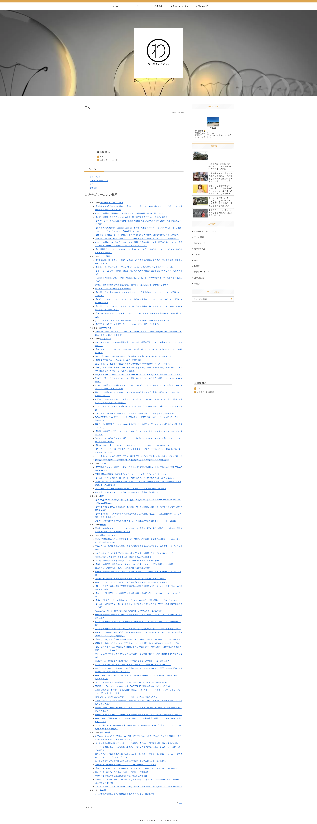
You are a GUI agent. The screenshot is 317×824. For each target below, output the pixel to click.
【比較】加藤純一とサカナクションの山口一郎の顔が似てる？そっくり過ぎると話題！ (131, 217)
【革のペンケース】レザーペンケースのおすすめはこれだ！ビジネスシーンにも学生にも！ (133, 445)
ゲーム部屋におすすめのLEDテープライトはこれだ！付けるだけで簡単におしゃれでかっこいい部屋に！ (138, 456)
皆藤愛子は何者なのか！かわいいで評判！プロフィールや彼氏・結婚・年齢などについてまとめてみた (138, 643)
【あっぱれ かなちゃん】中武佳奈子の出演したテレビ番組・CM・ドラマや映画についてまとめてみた (137, 639)
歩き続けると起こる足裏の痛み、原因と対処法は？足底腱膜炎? (121, 772)
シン (214, 128)
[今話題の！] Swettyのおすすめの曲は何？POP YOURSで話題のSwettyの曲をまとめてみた (133, 686)
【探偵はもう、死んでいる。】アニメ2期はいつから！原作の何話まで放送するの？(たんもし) (134, 267)
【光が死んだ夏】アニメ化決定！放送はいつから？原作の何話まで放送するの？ (128, 324)
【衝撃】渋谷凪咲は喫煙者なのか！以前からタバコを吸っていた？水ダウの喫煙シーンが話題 (134, 564)
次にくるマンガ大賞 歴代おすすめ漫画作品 (113, 289)
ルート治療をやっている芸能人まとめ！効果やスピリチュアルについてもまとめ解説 (130, 761)
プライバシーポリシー (99, 181)
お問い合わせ (95, 177)
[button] (231, 299)
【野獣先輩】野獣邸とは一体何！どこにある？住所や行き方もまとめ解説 (125, 765)
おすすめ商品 (105, 339)
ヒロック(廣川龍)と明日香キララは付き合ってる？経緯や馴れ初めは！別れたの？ (129, 213)
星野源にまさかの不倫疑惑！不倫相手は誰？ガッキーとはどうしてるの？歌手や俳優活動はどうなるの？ (138, 715)
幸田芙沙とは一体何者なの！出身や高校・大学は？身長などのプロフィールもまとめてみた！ (134, 661)
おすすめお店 (105, 328)
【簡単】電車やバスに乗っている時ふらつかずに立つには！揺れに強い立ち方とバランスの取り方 (136, 768)
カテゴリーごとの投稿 (108, 160)
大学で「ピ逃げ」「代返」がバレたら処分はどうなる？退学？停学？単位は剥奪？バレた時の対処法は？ (138, 786)
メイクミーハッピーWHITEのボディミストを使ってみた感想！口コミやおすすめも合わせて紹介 (135, 413)
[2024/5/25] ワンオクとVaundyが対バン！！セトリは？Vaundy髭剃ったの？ (126, 697)
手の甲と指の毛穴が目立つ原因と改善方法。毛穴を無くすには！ (122, 776)
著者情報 (93, 188)
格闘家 (103, 525)
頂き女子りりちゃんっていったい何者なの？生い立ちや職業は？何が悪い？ (126, 492)
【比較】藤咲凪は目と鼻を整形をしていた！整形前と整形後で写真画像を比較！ (128, 560)
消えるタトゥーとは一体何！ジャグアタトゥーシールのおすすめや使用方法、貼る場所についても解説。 (138, 374)
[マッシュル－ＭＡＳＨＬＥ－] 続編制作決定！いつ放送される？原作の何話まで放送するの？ (134, 320)
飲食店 (103, 790)
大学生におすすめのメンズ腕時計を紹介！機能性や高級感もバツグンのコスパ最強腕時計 (132, 460)
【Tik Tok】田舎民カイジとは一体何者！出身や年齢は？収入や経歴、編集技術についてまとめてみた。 (138, 235)
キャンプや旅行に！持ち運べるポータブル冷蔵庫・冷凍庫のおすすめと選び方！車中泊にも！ (134, 356)
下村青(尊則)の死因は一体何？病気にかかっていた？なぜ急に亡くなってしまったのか (131, 474)
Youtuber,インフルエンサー (111, 203)
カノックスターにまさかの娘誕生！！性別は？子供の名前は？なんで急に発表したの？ (131, 682)
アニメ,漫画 (105, 256)
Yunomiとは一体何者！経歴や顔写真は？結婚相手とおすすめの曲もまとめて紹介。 (129, 611)
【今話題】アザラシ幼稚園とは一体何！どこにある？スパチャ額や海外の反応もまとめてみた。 (135, 478)
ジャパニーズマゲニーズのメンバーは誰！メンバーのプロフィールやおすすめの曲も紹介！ (133, 665)
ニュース (104, 463)
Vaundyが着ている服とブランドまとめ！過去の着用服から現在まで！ (124, 557)
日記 (102, 496)
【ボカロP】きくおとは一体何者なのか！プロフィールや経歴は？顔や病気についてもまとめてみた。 (137, 600)
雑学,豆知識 (105, 732)
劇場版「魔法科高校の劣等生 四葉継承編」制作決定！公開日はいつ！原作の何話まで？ (131, 285)
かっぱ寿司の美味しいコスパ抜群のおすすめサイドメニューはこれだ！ (125, 794)
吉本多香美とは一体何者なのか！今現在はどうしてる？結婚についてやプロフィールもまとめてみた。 (138, 629)
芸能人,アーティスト (108, 535)
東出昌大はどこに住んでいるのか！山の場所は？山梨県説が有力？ (123, 568)
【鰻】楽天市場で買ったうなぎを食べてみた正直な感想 (118, 360)
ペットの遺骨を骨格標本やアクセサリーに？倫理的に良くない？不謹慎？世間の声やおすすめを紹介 (137, 743)
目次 (102, 152)
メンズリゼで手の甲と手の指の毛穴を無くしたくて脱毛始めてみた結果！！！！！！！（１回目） (136, 521)
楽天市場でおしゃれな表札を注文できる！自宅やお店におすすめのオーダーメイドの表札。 (133, 364)
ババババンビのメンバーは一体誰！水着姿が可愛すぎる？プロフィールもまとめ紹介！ (131, 582)
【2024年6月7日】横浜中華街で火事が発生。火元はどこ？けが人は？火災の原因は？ (130, 489)
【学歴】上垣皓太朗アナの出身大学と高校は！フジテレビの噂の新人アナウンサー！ (130, 579)
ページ (102, 157)
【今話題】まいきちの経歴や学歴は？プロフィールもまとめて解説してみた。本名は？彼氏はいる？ (137, 238)
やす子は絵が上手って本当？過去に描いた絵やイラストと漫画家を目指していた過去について (134, 553)
